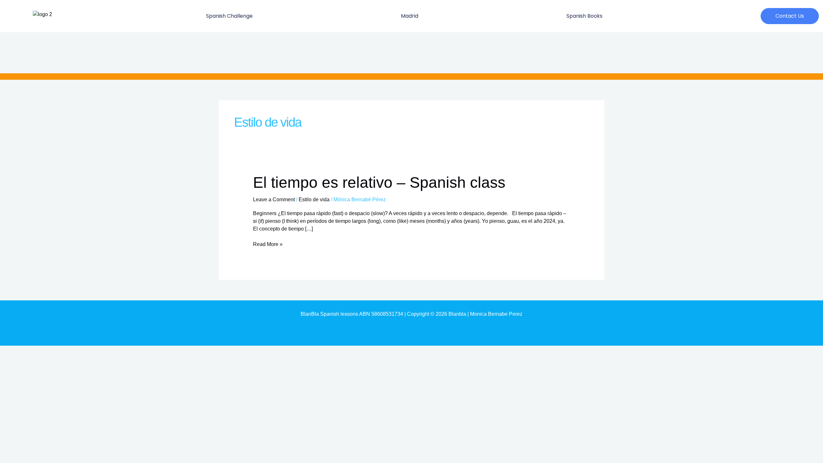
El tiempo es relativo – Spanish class (379, 182)
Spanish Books (584, 16)
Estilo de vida (314, 199)
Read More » (268, 244)
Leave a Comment (274, 199)
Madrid (409, 16)
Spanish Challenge (229, 16)
